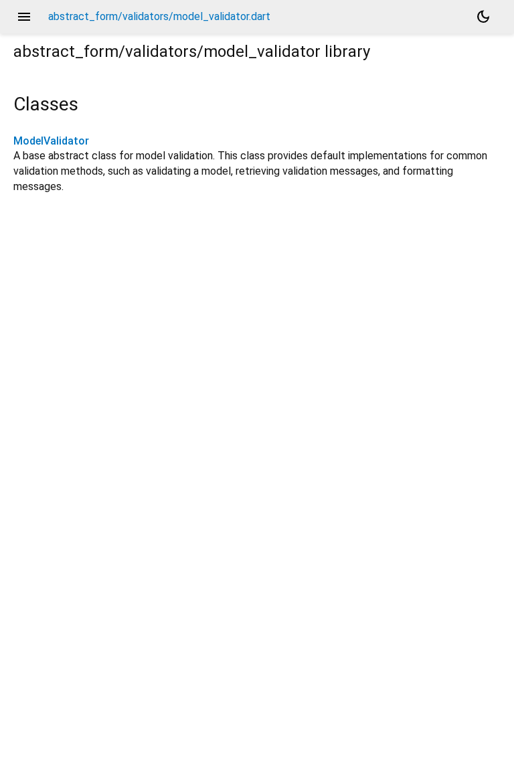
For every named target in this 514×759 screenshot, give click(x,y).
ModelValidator (51, 141)
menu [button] (24, 17)
